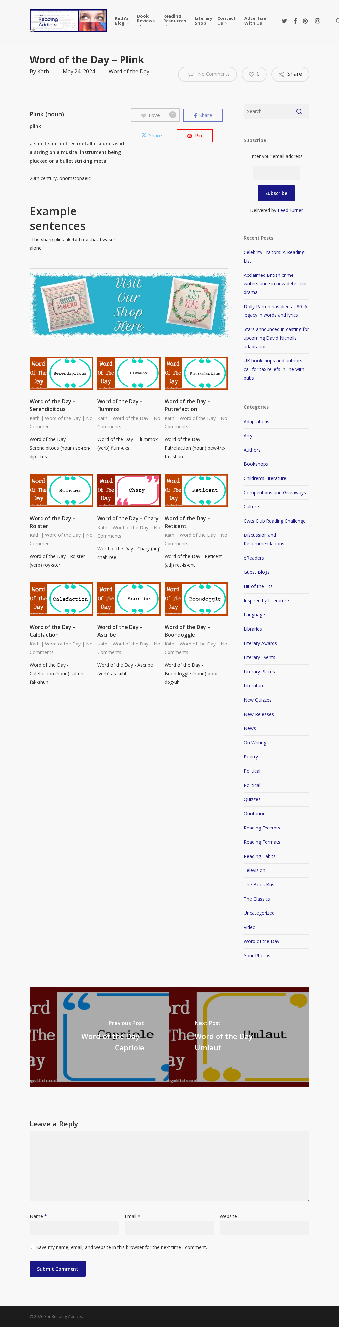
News (250, 728)
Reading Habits (260, 856)
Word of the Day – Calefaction (52, 630)
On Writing (255, 742)
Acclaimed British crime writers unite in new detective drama (275, 283)
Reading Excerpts (262, 828)
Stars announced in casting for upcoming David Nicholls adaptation (276, 338)
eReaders (254, 558)
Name (38, 1216)
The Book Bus (259, 884)
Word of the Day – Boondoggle (187, 630)
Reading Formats (262, 842)
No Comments (213, 74)
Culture (251, 506)
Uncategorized (259, 913)
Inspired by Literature (266, 600)
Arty (248, 435)
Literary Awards (260, 643)
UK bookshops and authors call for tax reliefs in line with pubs (274, 369)
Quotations (256, 813)
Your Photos (257, 955)
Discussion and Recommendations (264, 539)
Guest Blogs (257, 572)
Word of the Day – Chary (128, 518)
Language (254, 614)
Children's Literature (265, 478)
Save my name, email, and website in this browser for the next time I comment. (121, 1247)
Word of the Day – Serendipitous (52, 405)
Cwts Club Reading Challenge (275, 521)
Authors (252, 450)
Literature (254, 685)
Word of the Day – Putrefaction (187, 405)
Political (252, 771)
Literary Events (259, 657)
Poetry (251, 757)
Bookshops (256, 464)
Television (254, 870)
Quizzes (252, 799)
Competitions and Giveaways (275, 492)
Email (132, 1216)
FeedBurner (290, 210)
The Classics (257, 899)
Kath (43, 71)
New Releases (259, 714)
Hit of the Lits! (259, 586)
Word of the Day (129, 71)
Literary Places (259, 671)
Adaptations (256, 421)
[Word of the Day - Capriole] (100, 1037)
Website (228, 1216)
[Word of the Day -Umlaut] (239, 1037)
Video (250, 927)
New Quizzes (258, 700)
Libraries (253, 629)
